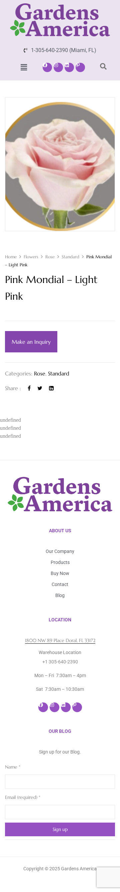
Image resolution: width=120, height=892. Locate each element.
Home (11, 257)
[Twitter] (39, 388)
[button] (23, 67)
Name (12, 767)
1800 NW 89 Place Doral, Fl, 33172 (60, 640)
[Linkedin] (69, 67)
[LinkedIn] (51, 388)
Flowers (31, 257)
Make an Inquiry (31, 341)
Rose (50, 257)
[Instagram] (58, 67)
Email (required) (22, 797)
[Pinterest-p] (80, 67)
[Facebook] (47, 67)
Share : (13, 388)
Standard (70, 257)
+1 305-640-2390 (60, 661)
